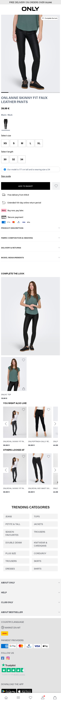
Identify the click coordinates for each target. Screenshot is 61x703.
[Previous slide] (5, 423)
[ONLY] (30, 10)
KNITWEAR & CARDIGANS (40, 544)
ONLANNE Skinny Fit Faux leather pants (24, 100)
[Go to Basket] (55, 698)
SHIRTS (37, 568)
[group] (15, 427)
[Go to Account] (43, 698)
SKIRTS (37, 560)
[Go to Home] (6, 698)
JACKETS (38, 524)
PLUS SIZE (10, 553)
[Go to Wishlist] (30, 698)
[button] (5, 143)
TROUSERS (39, 531)
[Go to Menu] (18, 698)
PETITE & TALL (12, 524)
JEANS (8, 516)
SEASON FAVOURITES (11, 533)
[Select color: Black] (5, 124)
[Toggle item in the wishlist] (56, 186)
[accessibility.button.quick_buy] (23, 388)
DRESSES (10, 568)
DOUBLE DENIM (13, 542)
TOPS (37, 516)
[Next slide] (55, 423)
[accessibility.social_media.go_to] (2, 658)
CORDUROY (40, 553)
